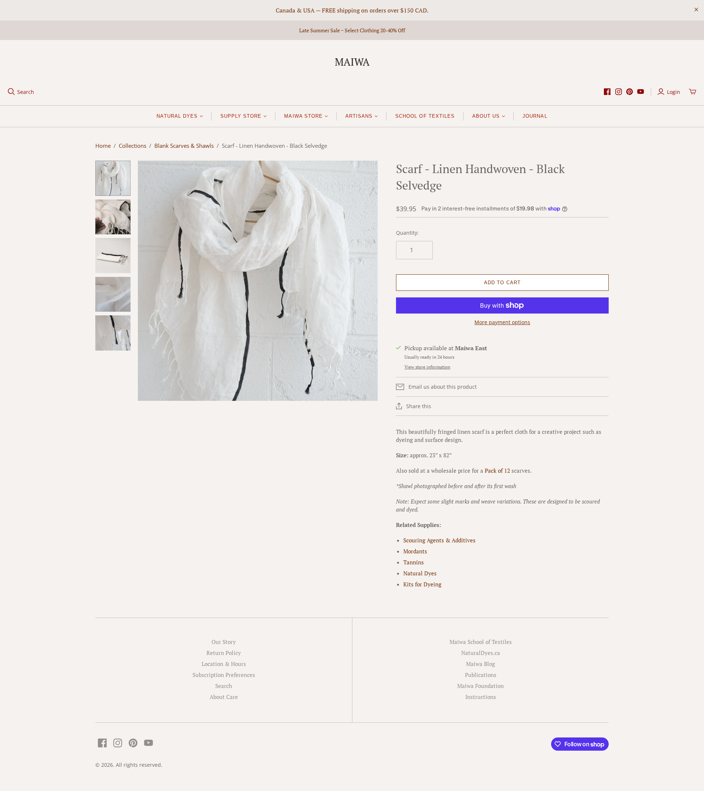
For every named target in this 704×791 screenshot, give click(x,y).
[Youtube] (640, 91)
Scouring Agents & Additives (439, 540)
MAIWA (352, 62)
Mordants (415, 551)
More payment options (502, 322)
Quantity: (407, 232)
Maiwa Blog (480, 663)
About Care (224, 696)
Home (103, 145)
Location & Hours (224, 663)
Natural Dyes (420, 573)
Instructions (480, 696)
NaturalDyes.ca (480, 652)
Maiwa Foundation (480, 685)
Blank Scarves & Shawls (184, 145)
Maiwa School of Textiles (481, 641)
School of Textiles (425, 116)
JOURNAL (534, 116)
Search (25, 91)
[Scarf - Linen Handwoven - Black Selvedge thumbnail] (113, 178)
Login (673, 91)
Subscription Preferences (223, 674)
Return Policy (223, 652)
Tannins (413, 562)
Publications (480, 674)
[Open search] (11, 91)
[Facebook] (607, 91)
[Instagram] (618, 91)
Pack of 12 (497, 470)
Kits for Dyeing (422, 584)
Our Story (224, 641)
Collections (132, 145)
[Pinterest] (629, 91)
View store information (427, 367)
